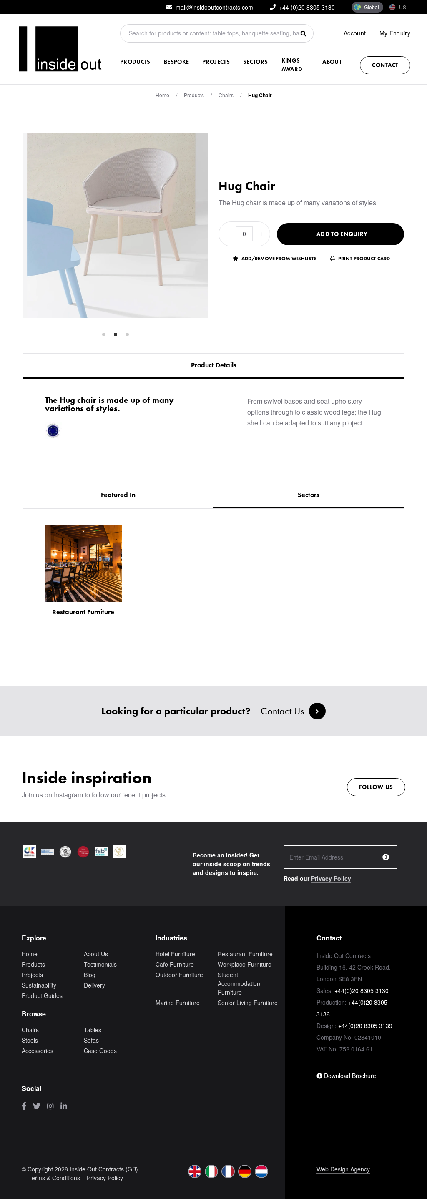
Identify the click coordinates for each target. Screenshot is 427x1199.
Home (162, 94)
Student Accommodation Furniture (239, 983)
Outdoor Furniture (179, 974)
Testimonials (100, 964)
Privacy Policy (331, 878)
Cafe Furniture (175, 964)
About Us (96, 954)
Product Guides (42, 995)
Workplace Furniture (244, 964)
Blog (89, 974)
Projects (216, 61)
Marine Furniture (178, 1002)
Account (355, 33)
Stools (30, 1040)
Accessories (37, 1050)
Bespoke (176, 61)
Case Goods (100, 1050)
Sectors (255, 61)
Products (135, 61)
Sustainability (39, 985)
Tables (92, 1030)
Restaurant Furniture (245, 954)
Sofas (91, 1040)
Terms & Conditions (54, 1178)
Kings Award (292, 65)
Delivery (94, 985)
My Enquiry (395, 33)
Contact (385, 65)
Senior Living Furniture (248, 1002)
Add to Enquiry (342, 234)
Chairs (226, 94)
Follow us (376, 787)
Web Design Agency (343, 1169)
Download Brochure (349, 1075)
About (332, 61)
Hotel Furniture (175, 954)
